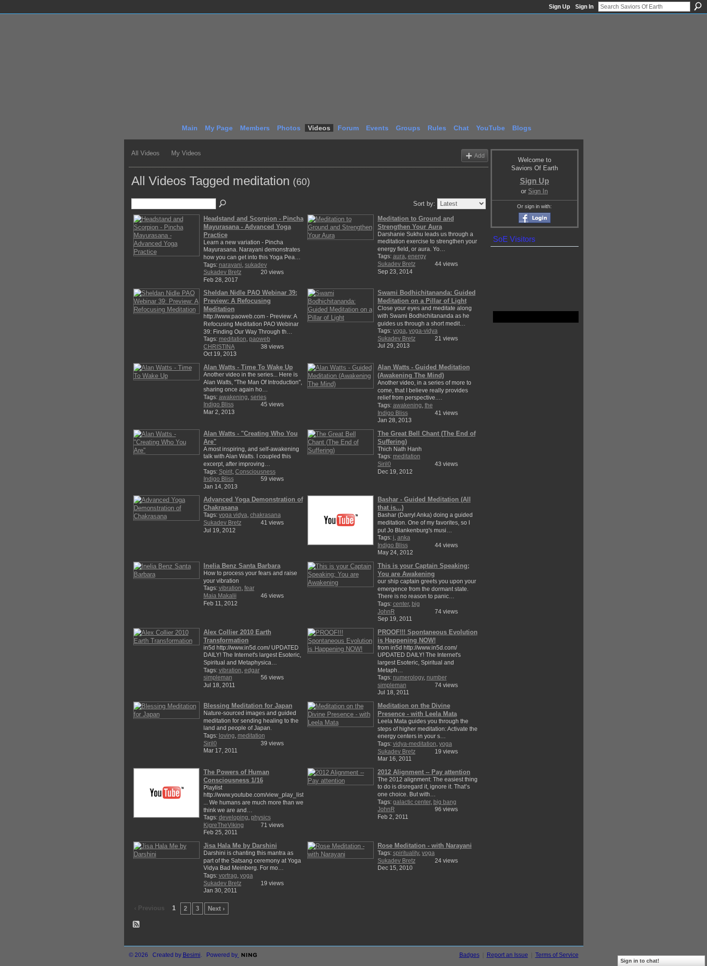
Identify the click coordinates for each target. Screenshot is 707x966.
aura (399, 256)
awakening (233, 397)
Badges (469, 955)
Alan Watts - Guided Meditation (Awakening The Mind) (424, 371)
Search (698, 6)
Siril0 (384, 464)
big (416, 604)
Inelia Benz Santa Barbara (241, 565)
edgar (252, 670)
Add (479, 155)
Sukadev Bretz (222, 272)
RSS (136, 924)
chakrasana (265, 515)
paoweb (259, 339)
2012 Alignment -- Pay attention (424, 772)
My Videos (186, 153)
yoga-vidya (423, 330)
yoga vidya (233, 515)
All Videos (145, 153)
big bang (444, 802)
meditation (232, 339)
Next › (216, 908)
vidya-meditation (414, 743)
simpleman (217, 677)
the (429, 405)
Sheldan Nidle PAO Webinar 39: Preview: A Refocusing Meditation (250, 301)
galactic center (411, 802)
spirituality (406, 853)
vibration (230, 588)
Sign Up (559, 6)
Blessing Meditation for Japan (247, 705)
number (437, 677)
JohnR (386, 611)
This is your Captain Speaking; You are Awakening (423, 569)
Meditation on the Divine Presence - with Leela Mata (417, 709)
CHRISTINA (219, 346)
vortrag (228, 875)
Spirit (225, 471)
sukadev (256, 265)
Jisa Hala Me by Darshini (240, 845)
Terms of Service (557, 955)
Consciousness (255, 471)
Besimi (192, 955)
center (401, 604)
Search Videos (223, 204)
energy (417, 256)
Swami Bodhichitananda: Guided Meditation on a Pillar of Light (427, 296)
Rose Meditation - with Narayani (425, 845)
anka (403, 537)
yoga (399, 330)
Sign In (584, 6)
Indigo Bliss (218, 404)
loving (227, 735)
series (258, 397)
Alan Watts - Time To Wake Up (248, 367)
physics (261, 817)
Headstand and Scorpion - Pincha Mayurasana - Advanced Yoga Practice (253, 226)
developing (233, 817)
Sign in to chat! (639, 961)
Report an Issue (507, 955)
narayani (230, 265)
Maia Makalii (220, 595)
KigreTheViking (223, 825)
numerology (408, 677)
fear (249, 588)
